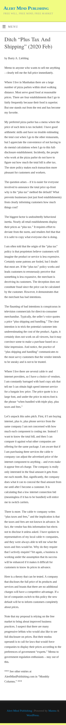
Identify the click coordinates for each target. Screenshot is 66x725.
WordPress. (33, 715)
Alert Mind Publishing (26, 8)
